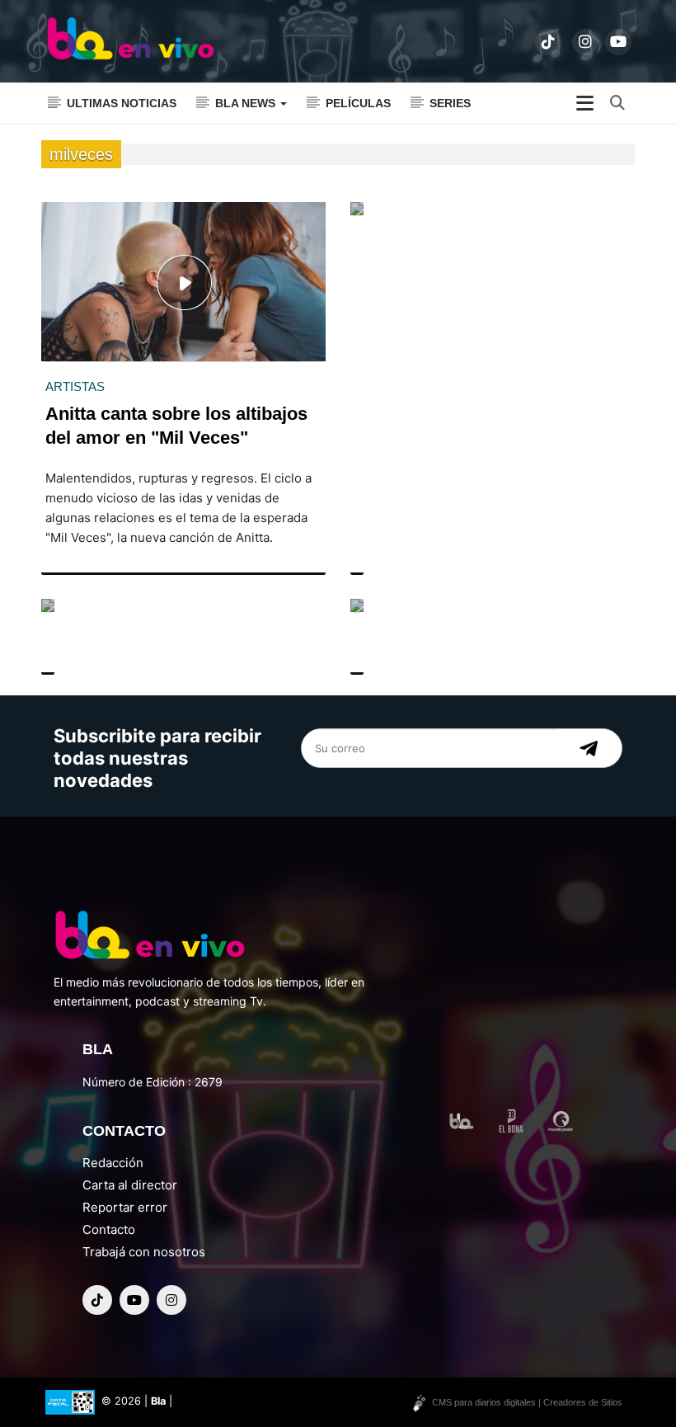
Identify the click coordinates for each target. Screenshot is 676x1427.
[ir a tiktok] (548, 42)
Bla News (247, 103)
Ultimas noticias (121, 103)
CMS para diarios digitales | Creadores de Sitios (527, 1402)
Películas (358, 103)
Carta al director (129, 1185)
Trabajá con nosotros (143, 1252)
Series (450, 103)
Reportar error (124, 1207)
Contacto (108, 1229)
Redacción (112, 1162)
